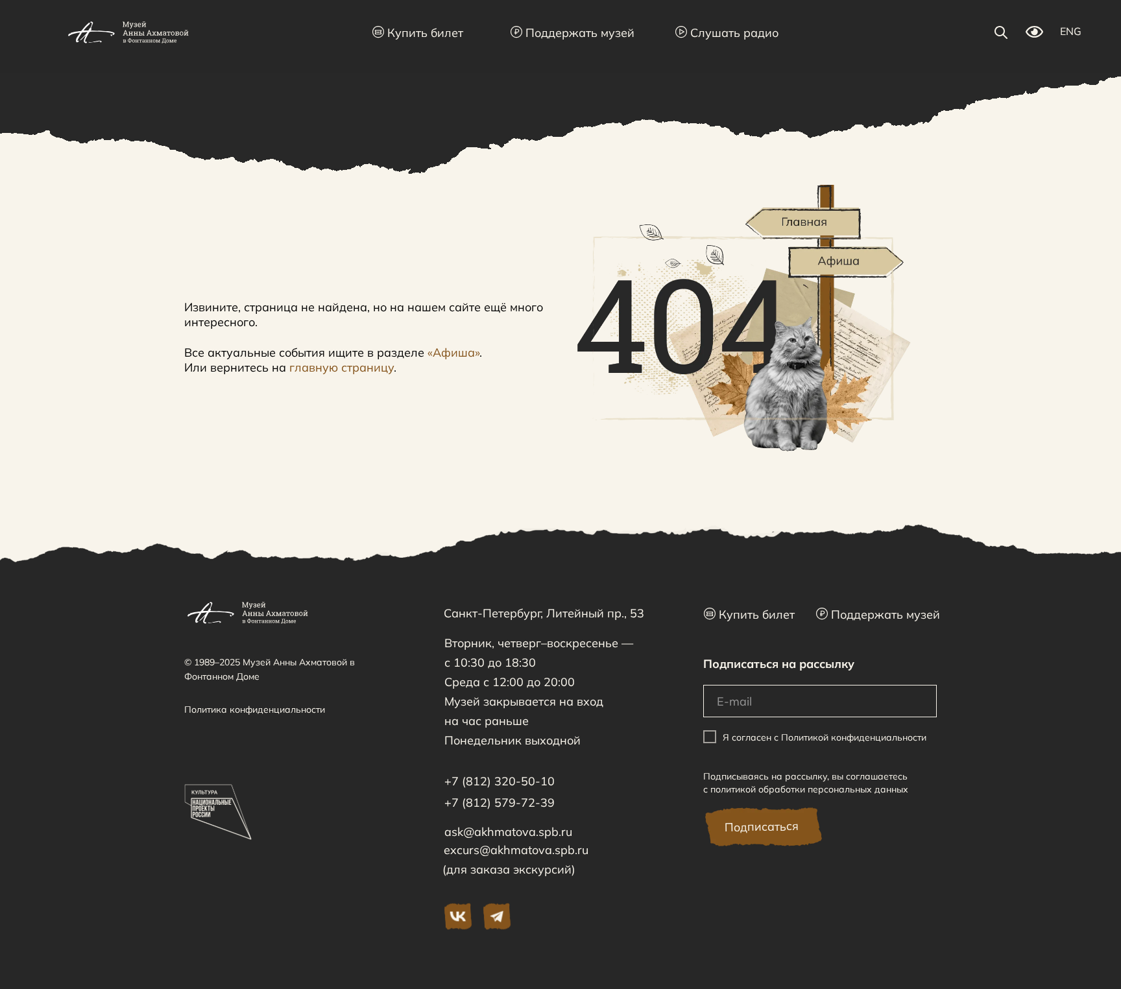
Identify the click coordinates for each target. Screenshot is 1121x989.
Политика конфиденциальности (254, 709)
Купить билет (417, 32)
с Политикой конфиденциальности (850, 737)
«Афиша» (453, 352)
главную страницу (341, 367)
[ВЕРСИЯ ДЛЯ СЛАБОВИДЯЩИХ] (1034, 34)
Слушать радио (726, 32)
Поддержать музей (572, 32)
